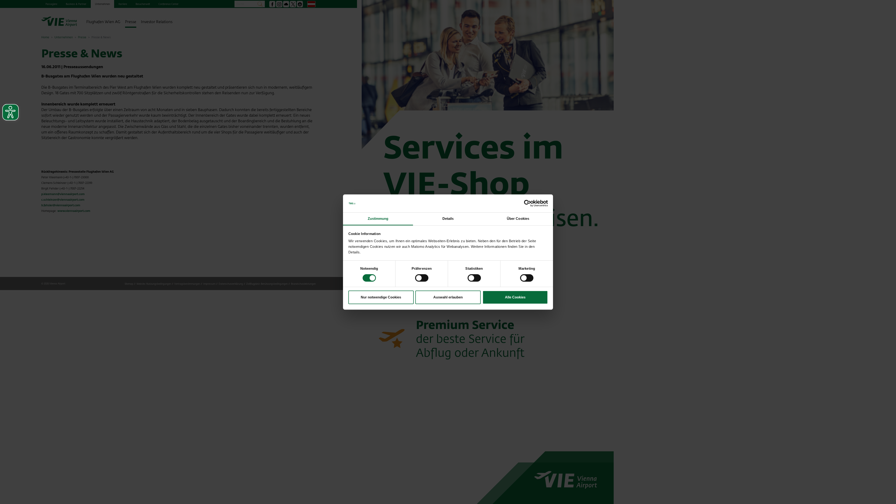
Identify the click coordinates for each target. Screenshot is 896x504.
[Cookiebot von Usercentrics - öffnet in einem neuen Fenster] (527, 203)
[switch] (421, 278)
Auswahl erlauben (448, 297)
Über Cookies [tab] (518, 218)
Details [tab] (448, 218)
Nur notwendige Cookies (381, 297)
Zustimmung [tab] (378, 218)
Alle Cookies (515, 297)
